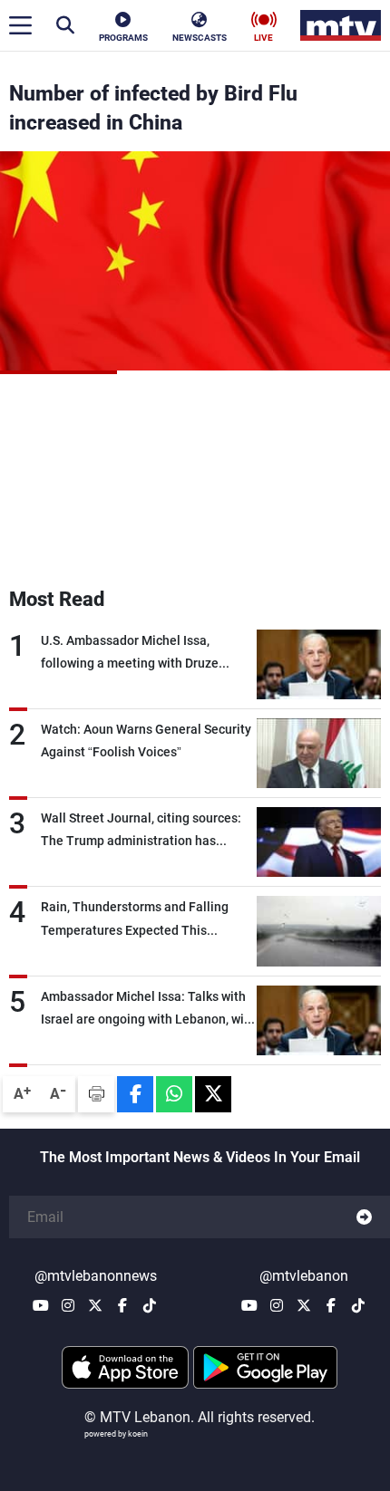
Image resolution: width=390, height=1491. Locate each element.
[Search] (65, 25)
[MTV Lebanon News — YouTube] (40, 1305)
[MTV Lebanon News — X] (95, 1305)
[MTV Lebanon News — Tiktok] (149, 1305)
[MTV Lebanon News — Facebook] (122, 1305)
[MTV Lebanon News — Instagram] (68, 1305)
